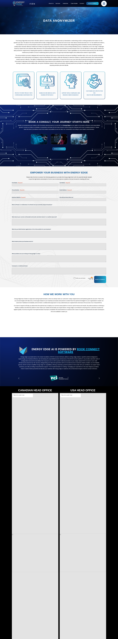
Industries (65, 3)
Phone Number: (18, 190)
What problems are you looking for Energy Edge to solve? (26, 253)
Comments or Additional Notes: (20, 266)
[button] (58, 3)
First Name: (17, 182)
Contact (82, 3)
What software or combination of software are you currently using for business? (32, 204)
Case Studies (74, 3)
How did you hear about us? (66, 197)
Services (58, 3)
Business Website (19, 197)
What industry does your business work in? (22, 241)
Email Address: (66, 190)
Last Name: (65, 182)
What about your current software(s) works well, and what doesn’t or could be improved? (34, 217)
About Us (51, 3)
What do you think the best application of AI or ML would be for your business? (31, 229)
